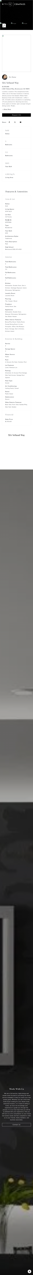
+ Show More (7, 109)
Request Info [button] (16, 115)
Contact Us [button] (16, 1124)
